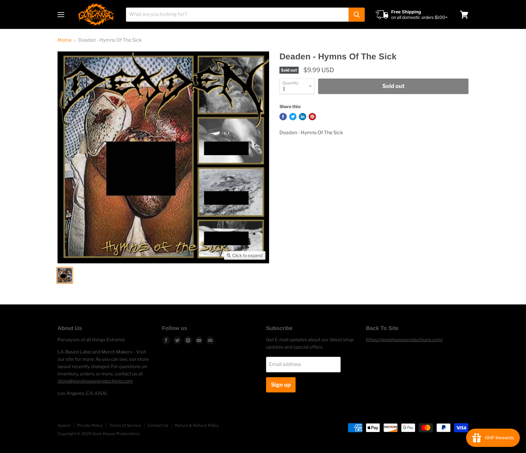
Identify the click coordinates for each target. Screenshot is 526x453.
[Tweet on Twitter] (292, 116)
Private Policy (90, 425)
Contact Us (158, 425)
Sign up (281, 384)
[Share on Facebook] (283, 116)
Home (65, 40)
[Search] (357, 15)
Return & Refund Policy (197, 425)
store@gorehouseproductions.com (95, 381)
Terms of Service (125, 425)
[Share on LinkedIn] (302, 116)
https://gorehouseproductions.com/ (404, 339)
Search (64, 425)
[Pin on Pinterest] (312, 116)
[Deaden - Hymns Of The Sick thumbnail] (64, 275)
